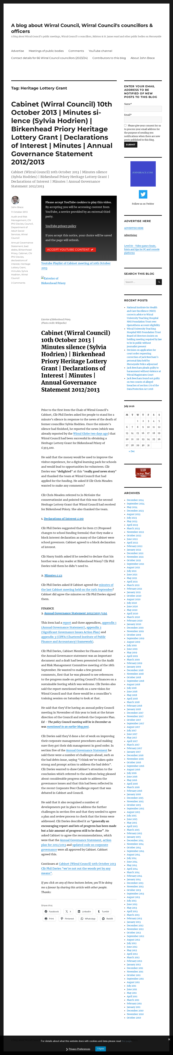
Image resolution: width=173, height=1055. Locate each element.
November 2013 (135, 886)
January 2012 (134, 964)
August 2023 (133, 514)
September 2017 (135, 723)
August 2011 (133, 982)
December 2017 (135, 712)
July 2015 (132, 815)
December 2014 (135, 840)
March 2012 (133, 957)
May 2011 (132, 993)
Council (28, 223)
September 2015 (135, 808)
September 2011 (135, 978)
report (67, 622)
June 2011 (132, 989)
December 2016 (135, 755)
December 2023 (135, 510)
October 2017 (134, 720)
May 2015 (132, 822)
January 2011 (133, 1007)
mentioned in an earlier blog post (68, 726)
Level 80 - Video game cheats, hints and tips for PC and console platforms (141, 249)
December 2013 (135, 883)
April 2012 (132, 954)
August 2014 (133, 854)
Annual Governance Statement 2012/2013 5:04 (75, 613)
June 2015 (132, 819)
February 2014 (134, 876)
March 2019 (133, 659)
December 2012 (135, 925)
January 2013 (134, 922)
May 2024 (132, 507)
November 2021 (135, 556)
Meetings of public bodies (46, 51)
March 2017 (133, 744)
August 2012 (133, 939)
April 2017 (132, 741)
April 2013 (132, 911)
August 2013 (133, 897)
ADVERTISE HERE (133, 228)
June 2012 (132, 946)
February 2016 (134, 790)
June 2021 (132, 574)
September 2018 (135, 681)
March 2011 (133, 1000)
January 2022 (134, 549)
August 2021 (133, 567)
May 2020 (132, 610)
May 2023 (132, 521)
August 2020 (133, 599)
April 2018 (132, 698)
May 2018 (132, 695)
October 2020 (134, 595)
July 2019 (132, 645)
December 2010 (135, 1010)
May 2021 (132, 578)
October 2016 (134, 762)
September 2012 (135, 936)
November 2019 (135, 631)
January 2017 (134, 751)
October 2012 (134, 932)
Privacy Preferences (79, 1049)
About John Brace (143, 58)
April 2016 (132, 783)
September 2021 (135, 564)
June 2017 (132, 734)
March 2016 (133, 787)
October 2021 (134, 560)
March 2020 (133, 617)
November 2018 (135, 673)
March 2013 (133, 915)
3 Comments (18, 282)
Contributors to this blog (109, 58)
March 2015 (133, 829)
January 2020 (134, 624)
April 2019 (132, 656)
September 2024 (135, 503)
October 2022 (134, 535)
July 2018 (132, 688)
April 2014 (132, 868)
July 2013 (131, 900)
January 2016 (134, 794)
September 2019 (135, 638)
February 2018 (134, 705)
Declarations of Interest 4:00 (64, 518)
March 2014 (133, 872)
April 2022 (132, 542)
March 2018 (133, 702)
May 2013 (132, 907)
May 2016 (132, 780)
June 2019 (132, 649)
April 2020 (132, 613)
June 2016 (132, 776)
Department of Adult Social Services (19, 231)
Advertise (17, 51)
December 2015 (135, 798)
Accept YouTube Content (68, 249)
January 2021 (134, 592)
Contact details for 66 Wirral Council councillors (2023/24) (49, 58)
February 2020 (134, 620)
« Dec (132, 451)
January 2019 (134, 666)
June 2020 (132, 606)
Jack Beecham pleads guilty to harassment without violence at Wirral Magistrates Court (144, 371)
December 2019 (135, 627)
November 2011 (135, 971)
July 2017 (132, 730)
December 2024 (135, 500)
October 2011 (134, 975)
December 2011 (135, 968)
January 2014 (134, 879)
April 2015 (132, 826)
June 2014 (132, 861)
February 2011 (134, 1003)
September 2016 (135, 766)
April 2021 (132, 581)
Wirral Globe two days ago (90, 433)
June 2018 (132, 691)
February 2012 (134, 961)
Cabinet (23, 253)
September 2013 (135, 893)
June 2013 (132, 904)
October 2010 (134, 1017)
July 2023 (132, 517)
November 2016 (135, 759)
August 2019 (133, 642)
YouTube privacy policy (60, 226)
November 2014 (135, 844)
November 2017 (135, 716)
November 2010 (135, 1014)
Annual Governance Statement (86, 750)
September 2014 (135, 851)
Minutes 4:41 (53, 575)
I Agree (100, 1048)
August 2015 (133, 812)
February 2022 (134, 546)
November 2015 (135, 801)
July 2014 (132, 858)
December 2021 (135, 553)
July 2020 (132, 603)
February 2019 (134, 663)
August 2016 (133, 769)
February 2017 (134, 748)
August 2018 (133, 684)
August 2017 (133, 727)
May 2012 (132, 950)
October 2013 (134, 890)
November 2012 (135, 929)
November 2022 (135, 532)
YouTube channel (100, 51)
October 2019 (134, 634)
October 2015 (134, 805)
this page (126, 1041)
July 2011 (131, 985)
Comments (76, 51)
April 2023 (132, 525)
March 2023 (133, 528)
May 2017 (132, 737)
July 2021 (132, 571)
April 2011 (132, 996)
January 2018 (134, 709)
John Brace (17, 207)
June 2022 (132, 539)
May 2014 (132, 865)
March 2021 (133, 585)
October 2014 (134, 847)
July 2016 (132, 773)
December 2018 (135, 670)
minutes (15, 271)
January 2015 (134, 837)
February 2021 (134, 588)
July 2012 (132, 943)
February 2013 (134, 918)
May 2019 (132, 652)
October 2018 (134, 677)
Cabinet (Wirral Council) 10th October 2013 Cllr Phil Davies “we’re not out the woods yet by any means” (78, 868)
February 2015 (134, 833)
